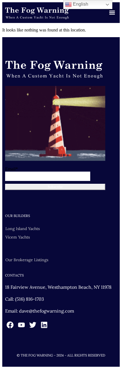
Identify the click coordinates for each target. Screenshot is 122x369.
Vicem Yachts (17, 237)
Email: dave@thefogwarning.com (39, 311)
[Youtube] (21, 325)
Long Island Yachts (22, 228)
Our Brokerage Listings (26, 259)
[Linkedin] (44, 325)
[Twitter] (33, 325)
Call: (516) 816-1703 (24, 299)
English (80, 4)
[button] (112, 12)
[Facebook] (10, 325)
